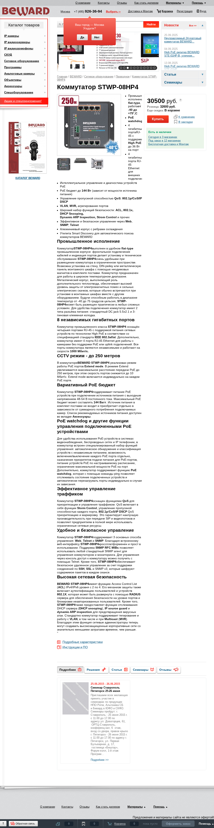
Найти (151, 24)
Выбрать (112, 12)
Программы (13, 67)
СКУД (8, 54)
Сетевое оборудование (98, 76)
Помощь (197, 2)
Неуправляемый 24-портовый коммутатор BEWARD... (182, 40)
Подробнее (67, 669)
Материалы (173, 2)
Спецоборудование (18, 92)
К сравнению (186, 117)
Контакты (104, 2)
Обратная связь (25, 823)
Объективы (12, 79)
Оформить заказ (178, 823)
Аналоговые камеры (19, 73)
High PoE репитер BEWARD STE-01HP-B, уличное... (181, 54)
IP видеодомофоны (18, 48)
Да (82, 37)
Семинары (140, 669)
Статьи (117, 669)
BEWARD (76, 76)
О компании (82, 2)
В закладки (185, 122)
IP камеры (11, 35)
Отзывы (122, 2)
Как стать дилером (146, 2)
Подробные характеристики (82, 642)
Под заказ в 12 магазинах (164, 140)
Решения (93, 669)
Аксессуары (13, 86)
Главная (62, 76)
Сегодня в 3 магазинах (162, 137)
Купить (158, 119)
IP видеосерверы (17, 42)
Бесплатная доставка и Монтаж (168, 144)
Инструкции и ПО (75, 647)
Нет (96, 37)
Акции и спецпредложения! (23, 101)
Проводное (123, 76)
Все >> (192, 25)
